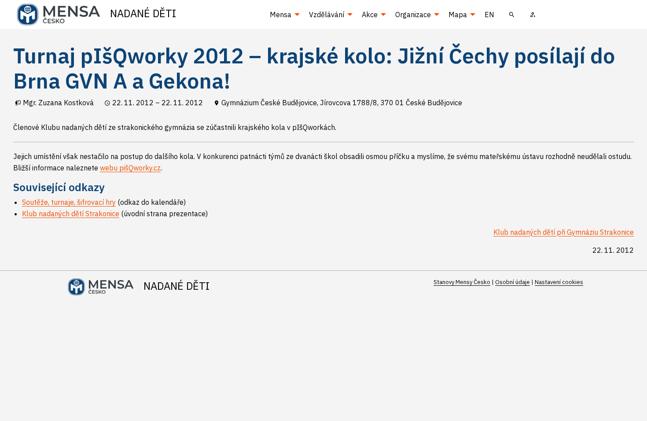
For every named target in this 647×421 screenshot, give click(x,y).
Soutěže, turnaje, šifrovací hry (69, 202)
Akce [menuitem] (370, 14)
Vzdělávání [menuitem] (326, 14)
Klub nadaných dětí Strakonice (70, 213)
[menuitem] (511, 14)
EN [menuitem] (489, 14)
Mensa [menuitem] (280, 14)
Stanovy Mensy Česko (462, 282)
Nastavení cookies (559, 282)
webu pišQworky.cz (130, 167)
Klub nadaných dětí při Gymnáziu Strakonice (563, 232)
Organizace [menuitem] (413, 14)
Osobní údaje (512, 282)
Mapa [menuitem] (457, 14)
